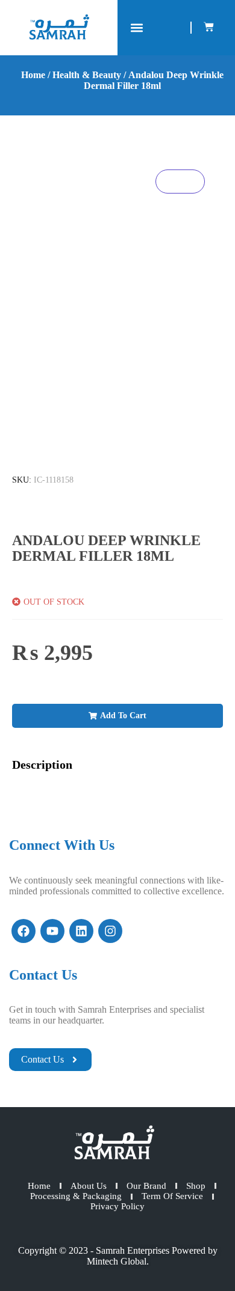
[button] (136, 28)
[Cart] (209, 27)
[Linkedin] (81, 931)
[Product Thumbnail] (180, 181)
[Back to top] (205, 1261)
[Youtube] (52, 931)
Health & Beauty (86, 75)
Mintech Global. (118, 1261)
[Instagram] (110, 931)
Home (33, 75)
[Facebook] (23, 931)
